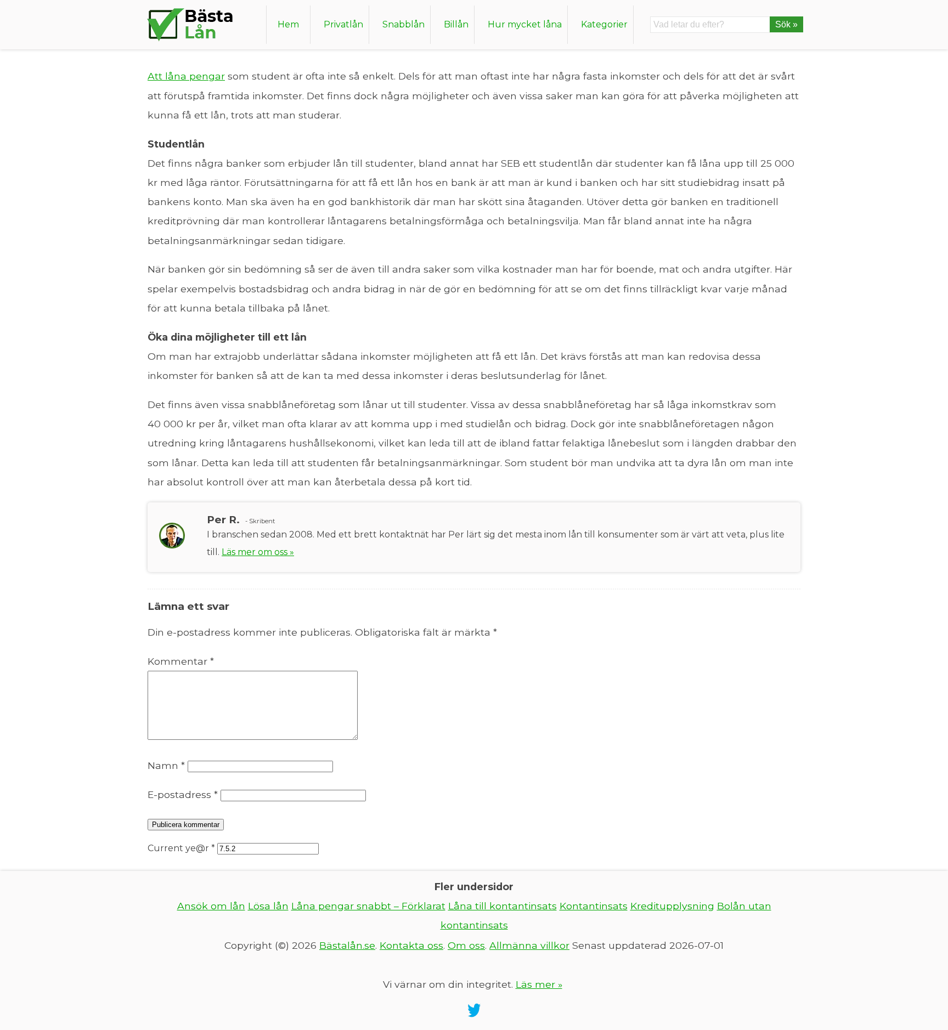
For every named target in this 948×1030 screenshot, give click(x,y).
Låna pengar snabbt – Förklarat (368, 906)
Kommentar (181, 661)
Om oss (466, 945)
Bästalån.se (347, 945)
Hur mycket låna (525, 24)
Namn (166, 765)
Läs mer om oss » (258, 552)
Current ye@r (181, 848)
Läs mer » (539, 984)
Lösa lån (268, 906)
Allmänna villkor (529, 945)
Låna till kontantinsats (502, 906)
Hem (288, 24)
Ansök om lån (211, 906)
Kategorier (604, 24)
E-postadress (183, 794)
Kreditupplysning (672, 906)
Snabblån (403, 24)
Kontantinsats (594, 906)
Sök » (786, 24)
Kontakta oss (411, 945)
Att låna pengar (186, 76)
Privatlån (343, 24)
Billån (456, 24)
